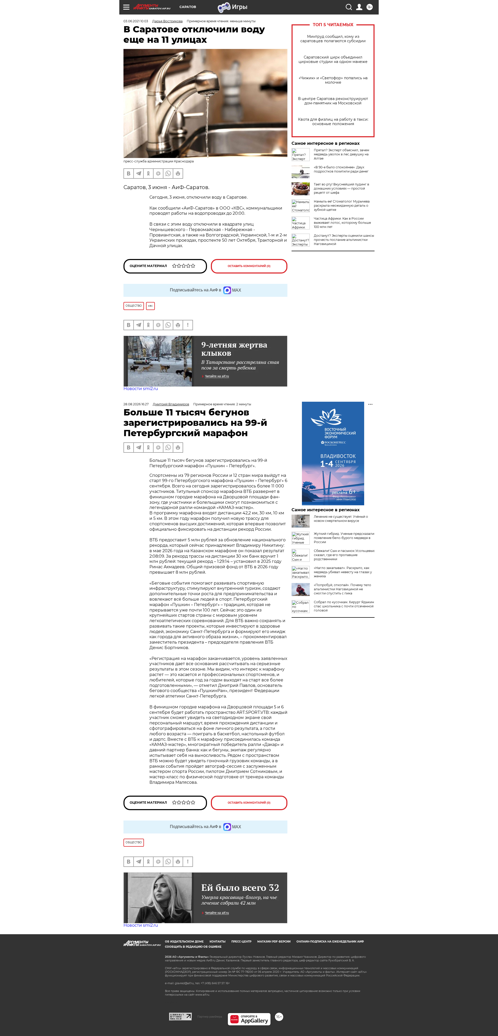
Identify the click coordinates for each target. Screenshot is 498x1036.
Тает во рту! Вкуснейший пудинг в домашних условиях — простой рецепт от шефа (341, 188)
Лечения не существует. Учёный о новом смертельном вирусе (341, 519)
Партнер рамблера (209, 1016)
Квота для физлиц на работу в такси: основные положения (333, 121)
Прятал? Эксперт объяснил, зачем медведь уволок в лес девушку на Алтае (341, 154)
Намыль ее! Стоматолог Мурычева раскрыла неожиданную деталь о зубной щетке (342, 205)
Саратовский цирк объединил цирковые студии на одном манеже (333, 59)
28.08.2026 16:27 (136, 404)
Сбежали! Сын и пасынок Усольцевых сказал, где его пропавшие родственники (344, 555)
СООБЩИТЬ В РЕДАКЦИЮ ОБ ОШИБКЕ (193, 946)
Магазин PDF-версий (273, 941)
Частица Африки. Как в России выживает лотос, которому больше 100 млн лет (342, 223)
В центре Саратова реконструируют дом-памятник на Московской (333, 101)
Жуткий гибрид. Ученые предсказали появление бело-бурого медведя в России (344, 538)
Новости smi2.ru (140, 388)
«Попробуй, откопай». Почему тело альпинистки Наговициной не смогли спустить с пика (342, 589)
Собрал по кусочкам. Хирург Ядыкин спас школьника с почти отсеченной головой (344, 606)
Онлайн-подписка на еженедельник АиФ (330, 941)
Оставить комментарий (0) (249, 266)
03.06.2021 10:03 (135, 21)
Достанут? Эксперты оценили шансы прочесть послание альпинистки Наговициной (344, 240)
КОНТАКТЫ (217, 941)
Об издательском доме (184, 941)
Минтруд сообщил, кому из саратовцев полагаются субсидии (333, 38)
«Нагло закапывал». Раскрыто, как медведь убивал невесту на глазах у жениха (343, 572)
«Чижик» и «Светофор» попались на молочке (333, 80)
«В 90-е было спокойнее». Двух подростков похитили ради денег (341, 169)
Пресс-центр (241, 941)
